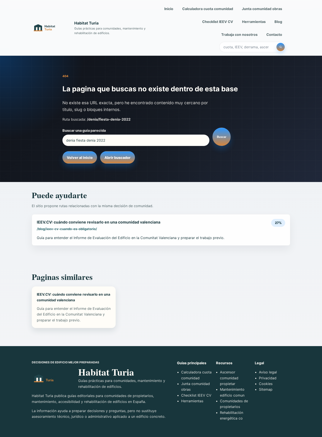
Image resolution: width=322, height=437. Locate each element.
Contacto (274, 34)
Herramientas (254, 21)
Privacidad (267, 378)
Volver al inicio (80, 157)
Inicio (168, 9)
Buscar (221, 137)
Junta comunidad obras (262, 9)
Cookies (265, 384)
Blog (278, 21)
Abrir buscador (117, 157)
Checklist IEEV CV (217, 21)
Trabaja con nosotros (239, 34)
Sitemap (265, 389)
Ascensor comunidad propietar (229, 378)
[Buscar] (280, 47)
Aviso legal (268, 372)
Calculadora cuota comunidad (207, 9)
